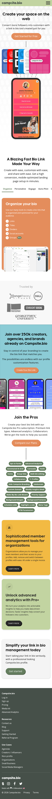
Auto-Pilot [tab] (43, 188)
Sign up (5, 701)
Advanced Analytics (10, 712)
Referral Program (10, 737)
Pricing (5, 704)
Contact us (6, 723)
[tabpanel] (26, 234)
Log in (4, 697)
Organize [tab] (7, 188)
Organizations (8, 759)
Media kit (6, 708)
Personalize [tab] (20, 188)
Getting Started (9, 734)
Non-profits (7, 756)
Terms (36, 792)
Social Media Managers (12, 767)
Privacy (26, 792)
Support (5, 730)
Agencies (6, 749)
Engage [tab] (32, 188)
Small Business (8, 763)
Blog (4, 727)
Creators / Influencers (12, 752)
